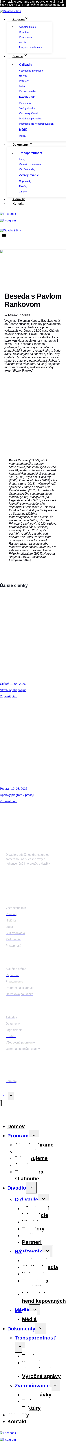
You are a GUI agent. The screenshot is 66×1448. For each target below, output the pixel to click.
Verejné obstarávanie (38, 1366)
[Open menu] (4, 236)
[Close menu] (1, 1103)
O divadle (26, 1199)
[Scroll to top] (3, 1096)
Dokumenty (21, 1329)
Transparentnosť (35, 1338)
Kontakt (17, 203)
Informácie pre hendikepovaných (44, 1297)
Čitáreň (26, 314)
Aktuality (18, 199)
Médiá (22, 1310)
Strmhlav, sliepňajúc (13, 690)
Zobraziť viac (8, 696)
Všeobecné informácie (36, 1212)
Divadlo (16, 1188)
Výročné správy (41, 1376)
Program (5, 788)
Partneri (32, 1242)
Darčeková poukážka (35, 1284)
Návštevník (28, 1251)
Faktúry (31, 1408)
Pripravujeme (31, 1158)
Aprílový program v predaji (17, 795)
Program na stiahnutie (29, 1175)
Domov (16, 1126)
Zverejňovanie (32, 1385)
